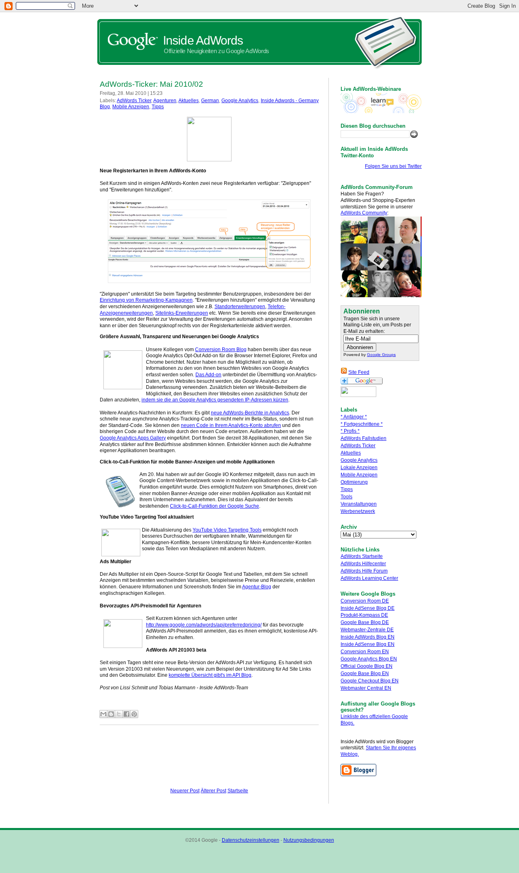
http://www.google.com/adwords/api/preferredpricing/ (204, 625)
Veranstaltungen (359, 504)
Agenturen (164, 100)
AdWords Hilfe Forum (364, 571)
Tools (346, 497)
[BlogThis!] (111, 714)
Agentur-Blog (256, 587)
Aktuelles (351, 453)
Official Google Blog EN (366, 666)
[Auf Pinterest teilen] (134, 714)
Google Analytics (359, 460)
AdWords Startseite (362, 556)
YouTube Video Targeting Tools (227, 530)
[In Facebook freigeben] (126, 714)
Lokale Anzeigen (359, 467)
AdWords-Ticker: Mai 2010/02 (151, 84)
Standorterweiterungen (239, 306)
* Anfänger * (354, 417)
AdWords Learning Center (369, 578)
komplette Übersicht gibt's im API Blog (210, 675)
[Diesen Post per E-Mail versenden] (103, 714)
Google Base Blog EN (365, 673)
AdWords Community (364, 213)
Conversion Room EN (365, 651)
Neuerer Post (184, 791)
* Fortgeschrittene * (362, 424)
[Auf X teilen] (119, 714)
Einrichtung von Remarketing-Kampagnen (146, 300)
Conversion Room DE (365, 601)
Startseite (237, 791)
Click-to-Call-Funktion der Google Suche (214, 506)
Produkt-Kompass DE (364, 615)
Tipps (347, 489)
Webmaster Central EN (366, 688)
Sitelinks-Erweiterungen (181, 313)
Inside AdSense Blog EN (368, 644)
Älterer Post (213, 791)
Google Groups (381, 354)
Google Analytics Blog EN (369, 659)
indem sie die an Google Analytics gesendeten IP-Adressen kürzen (215, 400)
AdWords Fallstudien (363, 438)
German (210, 100)
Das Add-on (208, 375)
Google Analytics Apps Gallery (133, 438)
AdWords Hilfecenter (363, 563)
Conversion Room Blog (221, 349)
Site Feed (358, 372)
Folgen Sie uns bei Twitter (393, 166)
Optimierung (354, 482)
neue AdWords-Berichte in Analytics (250, 413)
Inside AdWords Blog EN (368, 637)
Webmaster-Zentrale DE (367, 630)
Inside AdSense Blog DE (368, 608)
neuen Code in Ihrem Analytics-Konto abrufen (231, 425)
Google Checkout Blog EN (370, 681)
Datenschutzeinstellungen (250, 840)
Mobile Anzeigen (359, 475)
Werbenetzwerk (358, 511)
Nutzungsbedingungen (308, 840)
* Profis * (350, 431)
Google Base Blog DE (365, 622)
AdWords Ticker (358, 445)
